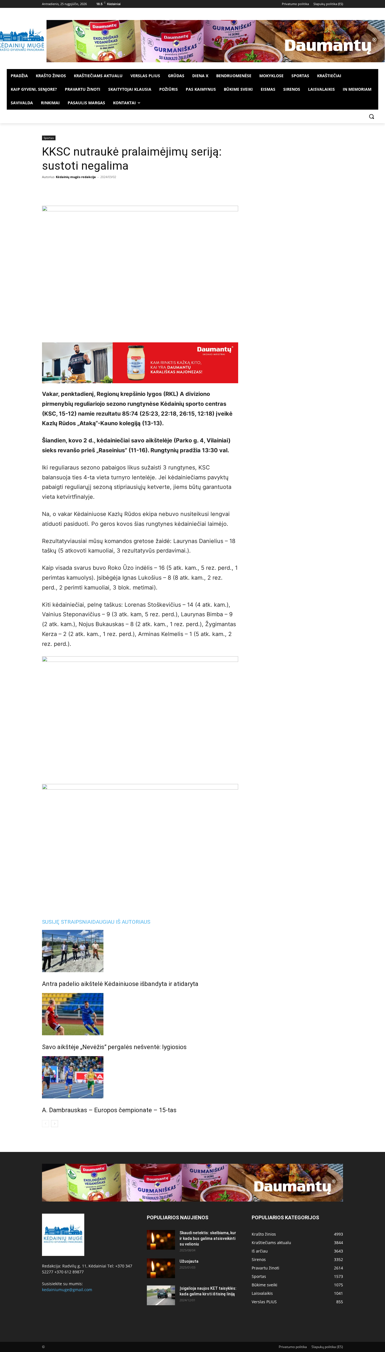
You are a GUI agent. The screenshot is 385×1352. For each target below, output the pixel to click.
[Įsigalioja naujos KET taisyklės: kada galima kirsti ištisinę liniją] (161, 1295)
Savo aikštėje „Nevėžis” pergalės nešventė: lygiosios (114, 1046)
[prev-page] (45, 1123)
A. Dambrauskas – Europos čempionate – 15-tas (109, 1110)
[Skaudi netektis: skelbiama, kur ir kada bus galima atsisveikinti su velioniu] (161, 1240)
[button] (371, 116)
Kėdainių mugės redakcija (76, 177)
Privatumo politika (293, 1346)
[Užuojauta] (161, 1268)
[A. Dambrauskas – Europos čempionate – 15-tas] (140, 1077)
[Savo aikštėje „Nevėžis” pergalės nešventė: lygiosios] (140, 1014)
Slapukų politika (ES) (327, 1346)
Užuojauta (189, 1261)
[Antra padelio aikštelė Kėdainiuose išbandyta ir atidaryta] (140, 951)
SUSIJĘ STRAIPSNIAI (67, 922)
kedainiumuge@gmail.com (67, 1289)
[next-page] (54, 1123)
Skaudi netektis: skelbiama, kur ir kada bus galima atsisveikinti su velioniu (208, 1238)
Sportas (49, 138)
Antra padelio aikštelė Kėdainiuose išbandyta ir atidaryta (120, 983)
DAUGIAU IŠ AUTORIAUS (121, 922)
